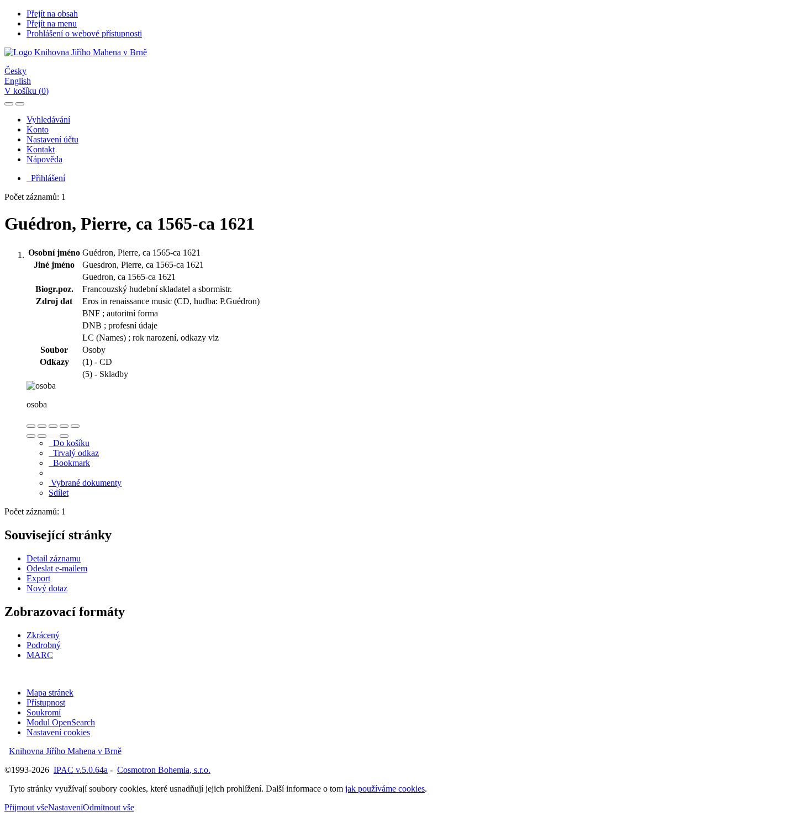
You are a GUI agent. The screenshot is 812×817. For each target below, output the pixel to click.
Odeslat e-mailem (57, 568)
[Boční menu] (8, 103)
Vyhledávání (48, 119)
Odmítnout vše (108, 807)
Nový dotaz (47, 588)
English (17, 81)
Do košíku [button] (69, 443)
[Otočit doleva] (31, 436)
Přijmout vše (26, 807)
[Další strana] (64, 436)
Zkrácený (43, 635)
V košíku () (26, 91)
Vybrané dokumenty (85, 482)
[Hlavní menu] (19, 103)
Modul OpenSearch (61, 722)
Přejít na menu (52, 23)
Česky (15, 71)
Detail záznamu (54, 558)
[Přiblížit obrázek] (31, 426)
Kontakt (41, 149)
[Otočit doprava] (42, 436)
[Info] (75, 426)
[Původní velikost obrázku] (53, 426)
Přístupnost (46, 702)
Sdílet (58, 492)
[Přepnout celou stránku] (64, 426)
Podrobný (44, 645)
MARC (40, 655)
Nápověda (44, 159)
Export (38, 578)
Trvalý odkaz (74, 453)
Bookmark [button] (69, 463)
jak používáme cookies (385, 788)
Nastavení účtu (52, 139)
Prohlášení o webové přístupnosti (84, 33)
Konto (38, 129)
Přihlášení (46, 178)
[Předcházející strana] (53, 436)
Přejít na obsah (52, 13)
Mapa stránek (50, 692)
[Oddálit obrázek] (42, 426)
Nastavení (65, 807)
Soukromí (44, 712)
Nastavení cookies (58, 732)
